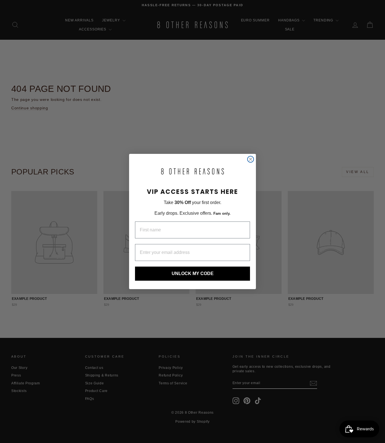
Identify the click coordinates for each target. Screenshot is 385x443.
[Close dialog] (250, 159)
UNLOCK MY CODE (193, 273)
